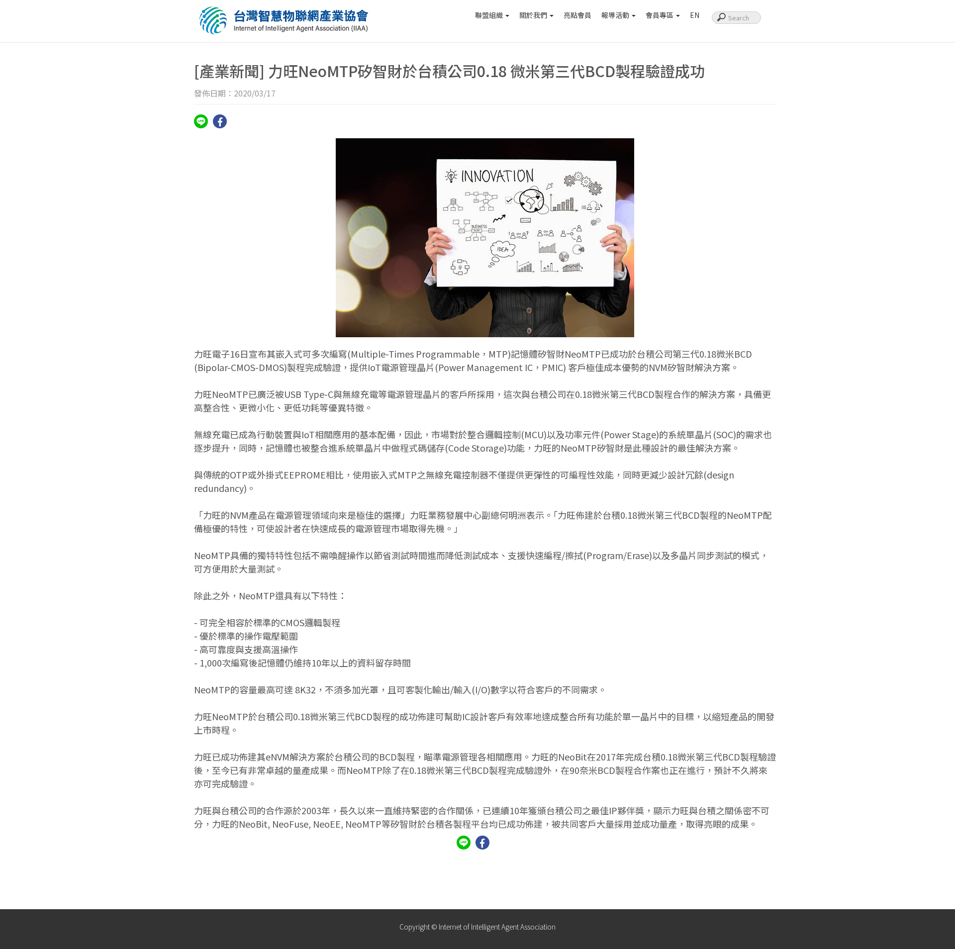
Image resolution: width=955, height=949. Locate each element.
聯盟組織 (489, 15)
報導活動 (616, 15)
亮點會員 (577, 15)
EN (694, 15)
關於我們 (534, 15)
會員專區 (660, 15)
